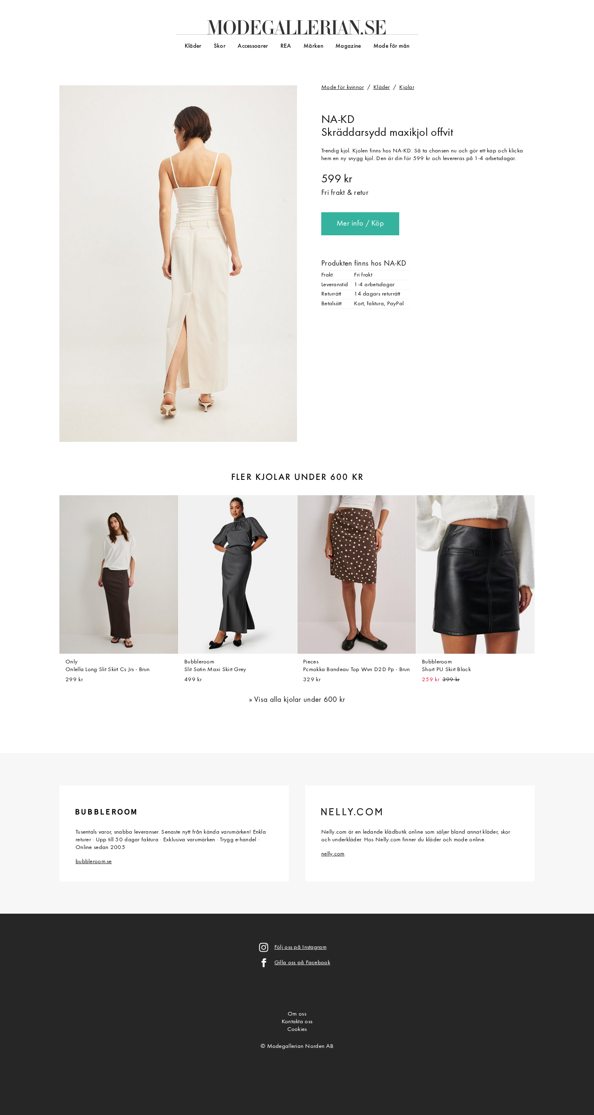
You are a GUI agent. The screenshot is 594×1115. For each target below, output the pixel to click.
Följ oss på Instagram (300, 947)
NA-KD (337, 120)
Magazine (348, 46)
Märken (313, 46)
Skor (219, 46)
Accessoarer (253, 46)
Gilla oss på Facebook (302, 963)
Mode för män (391, 46)
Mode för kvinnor (342, 87)
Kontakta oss (297, 1022)
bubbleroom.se (94, 862)
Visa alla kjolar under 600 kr (299, 700)
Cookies (297, 1029)
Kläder (193, 46)
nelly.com (333, 854)
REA (285, 46)
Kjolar (406, 87)
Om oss (297, 1014)
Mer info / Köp (360, 224)
